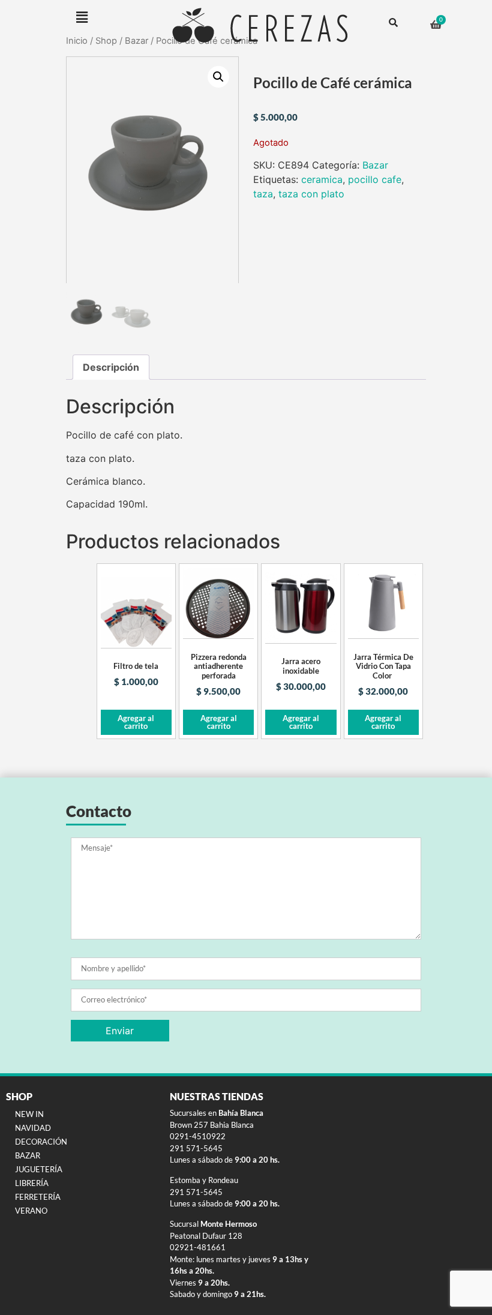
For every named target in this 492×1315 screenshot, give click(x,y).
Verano (31, 1210)
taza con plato (311, 194)
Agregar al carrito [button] (136, 722)
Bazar (375, 165)
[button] (81, 17)
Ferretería (38, 1197)
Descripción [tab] (111, 367)
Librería (32, 1183)
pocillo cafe (374, 179)
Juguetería (38, 1169)
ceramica (322, 179)
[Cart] (436, 24)
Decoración (41, 1141)
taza (263, 194)
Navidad (33, 1128)
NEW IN (29, 1114)
